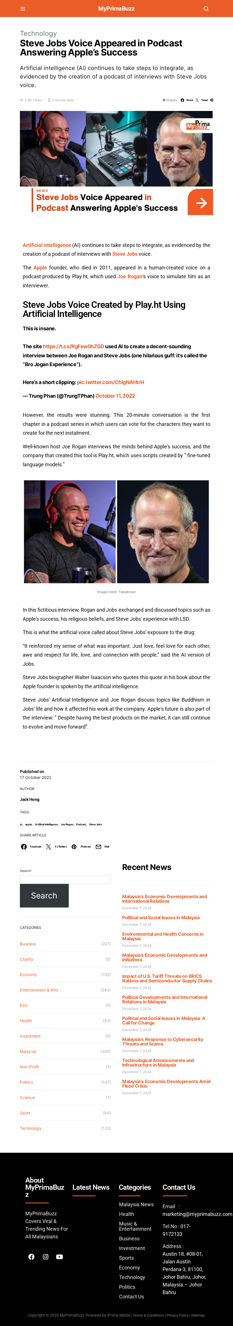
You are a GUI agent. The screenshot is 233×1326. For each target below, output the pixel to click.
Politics (26, 1082)
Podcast (81, 824)
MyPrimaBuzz (116, 8)
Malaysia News (136, 1204)
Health (26, 1020)
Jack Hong (29, 799)
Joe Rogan (67, 824)
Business (28, 943)
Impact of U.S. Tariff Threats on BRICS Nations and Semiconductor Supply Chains (167, 978)
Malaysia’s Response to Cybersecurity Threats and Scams (162, 1041)
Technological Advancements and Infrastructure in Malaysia (158, 1062)
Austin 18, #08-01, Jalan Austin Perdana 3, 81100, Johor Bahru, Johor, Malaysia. (184, 1269)
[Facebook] (31, 1257)
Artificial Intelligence (46, 824)
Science (27, 1097)
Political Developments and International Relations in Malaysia (164, 999)
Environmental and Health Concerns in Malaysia (163, 936)
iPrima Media (118, 1315)
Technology (38, 33)
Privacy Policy (178, 1315)
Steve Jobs (95, 824)
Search (25, 871)
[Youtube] (59, 1257)
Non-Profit (29, 1066)
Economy (28, 974)
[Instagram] (45, 1257)
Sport (25, 1112)
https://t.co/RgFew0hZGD (73, 346)
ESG (24, 1005)
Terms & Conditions (148, 1315)
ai (21, 824)
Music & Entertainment (135, 1226)
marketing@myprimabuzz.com (197, 1214)
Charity (26, 959)
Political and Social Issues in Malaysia (160, 917)
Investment (30, 1036)
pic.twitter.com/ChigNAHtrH (110, 382)
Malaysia (28, 1051)
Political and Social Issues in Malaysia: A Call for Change (163, 1020)
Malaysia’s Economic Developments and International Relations (164, 899)
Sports (126, 1258)
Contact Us (131, 1297)
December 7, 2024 (136, 908)
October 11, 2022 (115, 396)
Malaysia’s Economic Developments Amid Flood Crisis (166, 1083)
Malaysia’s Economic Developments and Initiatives (164, 957)
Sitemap (198, 1315)
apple (28, 824)
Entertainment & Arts (39, 989)
